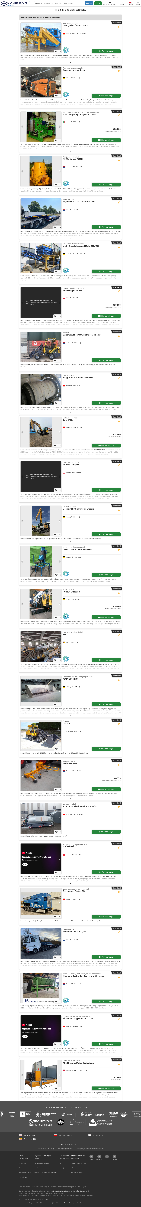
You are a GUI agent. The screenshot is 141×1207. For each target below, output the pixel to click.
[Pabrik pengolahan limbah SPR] (41, 646)
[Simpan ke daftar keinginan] (119, 26)
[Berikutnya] (59, 37)
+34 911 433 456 (29, 1139)
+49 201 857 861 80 (99, 1136)
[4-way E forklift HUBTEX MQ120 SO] (41, 604)
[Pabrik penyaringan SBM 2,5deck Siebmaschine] (41, 38)
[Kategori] (30, 3)
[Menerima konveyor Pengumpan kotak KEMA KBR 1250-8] (41, 691)
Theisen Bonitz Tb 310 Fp (45, 1149)
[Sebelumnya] (22, 37)
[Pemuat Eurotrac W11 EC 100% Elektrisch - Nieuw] (41, 347)
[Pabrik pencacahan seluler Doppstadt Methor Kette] (41, 82)
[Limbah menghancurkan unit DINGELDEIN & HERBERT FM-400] (41, 561)
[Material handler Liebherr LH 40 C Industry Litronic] (41, 521)
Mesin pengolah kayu (65, 1149)
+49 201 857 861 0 (65, 1136)
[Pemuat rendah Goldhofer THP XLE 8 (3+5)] (41, 943)
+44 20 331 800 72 (30, 1136)
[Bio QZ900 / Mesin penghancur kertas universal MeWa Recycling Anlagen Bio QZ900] (41, 126)
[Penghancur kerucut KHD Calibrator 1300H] (41, 171)
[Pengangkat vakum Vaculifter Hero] (41, 775)
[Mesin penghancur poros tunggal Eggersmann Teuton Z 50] (41, 903)
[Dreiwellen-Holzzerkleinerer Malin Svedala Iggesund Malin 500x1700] (41, 258)
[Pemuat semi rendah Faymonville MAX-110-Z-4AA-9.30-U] (41, 213)
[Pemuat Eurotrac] (41, 735)
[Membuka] (70, 62)
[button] (138, 3)
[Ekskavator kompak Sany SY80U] (41, 432)
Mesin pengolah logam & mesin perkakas (90, 1149)
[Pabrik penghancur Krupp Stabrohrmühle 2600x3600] (41, 389)
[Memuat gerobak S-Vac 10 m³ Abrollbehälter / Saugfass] (41, 818)
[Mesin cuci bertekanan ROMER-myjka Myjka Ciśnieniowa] (41, 1075)
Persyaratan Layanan (70, 1203)
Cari (90, 3)
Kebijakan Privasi (55, 1203)
